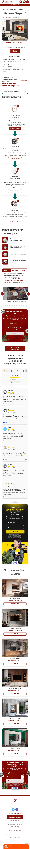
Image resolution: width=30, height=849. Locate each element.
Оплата (23, 270)
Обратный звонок (15, 817)
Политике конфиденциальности (14, 536)
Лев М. (9, 427)
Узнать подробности (25, 80)
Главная (5, 8)
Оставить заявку (15, 128)
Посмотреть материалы (15, 348)
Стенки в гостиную (15, 8)
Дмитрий (10, 409)
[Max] (16, 562)
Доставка (15, 270)
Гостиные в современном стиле (12, 9)
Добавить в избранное (15, 830)
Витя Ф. (10, 483)
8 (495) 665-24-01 (16, 120)
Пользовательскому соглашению (14, 537)
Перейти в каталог (15, 221)
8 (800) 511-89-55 (16, 117)
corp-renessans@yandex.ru (15, 820)
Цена (5, 270)
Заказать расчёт (15, 51)
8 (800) (15, 813)
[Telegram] (14, 562)
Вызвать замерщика (15, 158)
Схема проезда (15, 827)
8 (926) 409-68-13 (16, 122)
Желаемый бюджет (16, 327)
